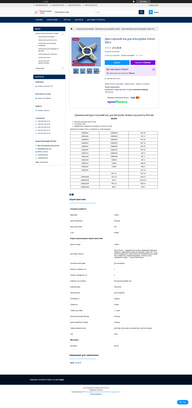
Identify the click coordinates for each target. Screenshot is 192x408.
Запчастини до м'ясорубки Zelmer (107, 29)
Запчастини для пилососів (47, 40)
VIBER (61, 380)
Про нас (67, 20)
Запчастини (52, 20)
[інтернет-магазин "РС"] (42, 14)
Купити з (139, 63)
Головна (39, 20)
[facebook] (70, 195)
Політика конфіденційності (112, 392)
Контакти (79, 20)
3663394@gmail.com (44, 148)
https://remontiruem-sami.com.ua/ (48, 145)
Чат (184, 402)
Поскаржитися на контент (95, 392)
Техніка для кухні (44, 57)
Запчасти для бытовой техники (47, 33)
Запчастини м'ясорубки (85, 29)
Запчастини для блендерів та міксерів (48, 50)
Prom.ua (106, 388)
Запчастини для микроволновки (43, 62)
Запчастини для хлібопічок (47, 54)
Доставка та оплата (96, 20)
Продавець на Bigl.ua (96, 390)
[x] (73, 195)
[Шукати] (141, 12)
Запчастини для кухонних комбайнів (47, 44)
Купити (117, 63)
